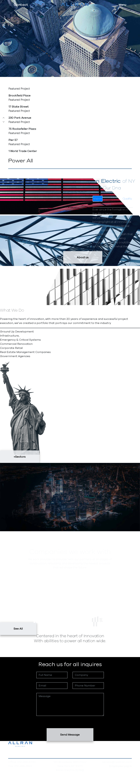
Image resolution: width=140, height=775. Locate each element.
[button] (3, 118)
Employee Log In (120, 766)
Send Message (70, 735)
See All (18, 629)
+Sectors (20, 457)
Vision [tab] (97, 199)
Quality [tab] (127, 199)
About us (83, 257)
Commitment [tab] (102, 204)
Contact (21, 4)
